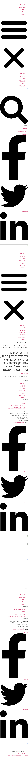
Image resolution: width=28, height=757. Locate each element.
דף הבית (26, 345)
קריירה (23, 11)
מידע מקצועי (22, 7)
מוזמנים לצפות (24, 373)
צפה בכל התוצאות (22, 131)
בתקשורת (22, 9)
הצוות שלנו (22, 4)
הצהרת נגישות (21, 13)
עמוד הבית (22, 1)
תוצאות (25, 128)
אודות (23, 2)
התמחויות (22, 6)
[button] (14, 43)
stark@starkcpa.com (18, 422)
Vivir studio (18, 755)
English (23, 14)
